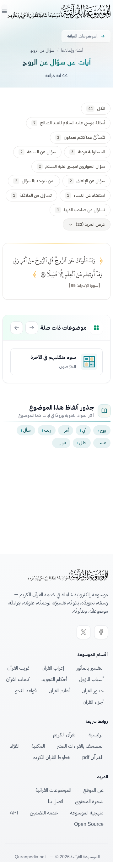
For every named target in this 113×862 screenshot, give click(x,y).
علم (102, 443)
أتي (83, 430)
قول (61, 443)
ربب (46, 430)
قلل (81, 443)
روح (102, 430)
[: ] (84, 285)
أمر (65, 430)
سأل (26, 430)
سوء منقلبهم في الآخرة (53, 357)
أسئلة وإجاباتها (72, 50)
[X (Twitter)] (83, 632)
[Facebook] (101, 632)
